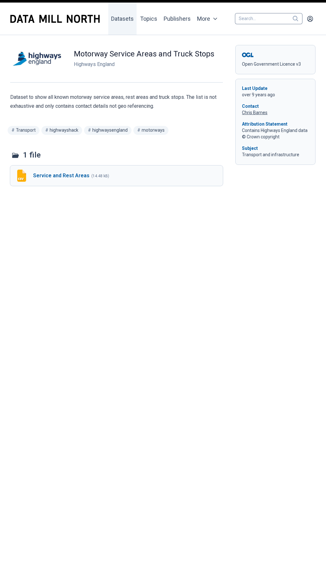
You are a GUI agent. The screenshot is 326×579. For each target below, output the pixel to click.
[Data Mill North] (57, 19)
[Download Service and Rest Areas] (116, 175)
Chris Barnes (254, 112)
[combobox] (268, 19)
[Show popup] (297, 19)
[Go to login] (310, 19)
